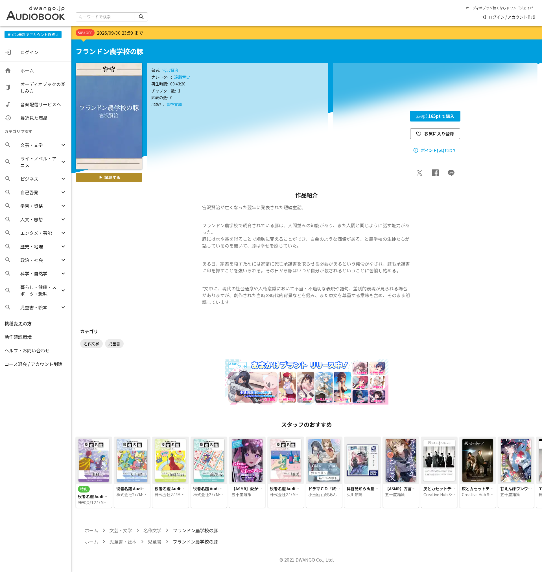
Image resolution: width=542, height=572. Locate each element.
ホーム (91, 530)
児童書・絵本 (123, 541)
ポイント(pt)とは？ (438, 150)
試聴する (112, 177)
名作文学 (152, 530)
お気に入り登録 (439, 133)
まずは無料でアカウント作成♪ (33, 34)
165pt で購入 (435, 116)
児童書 (154, 541)
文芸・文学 (121, 530)
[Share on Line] (451, 173)
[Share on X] (419, 173)
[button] (35, 145)
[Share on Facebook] (435, 173)
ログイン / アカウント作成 (512, 17)
